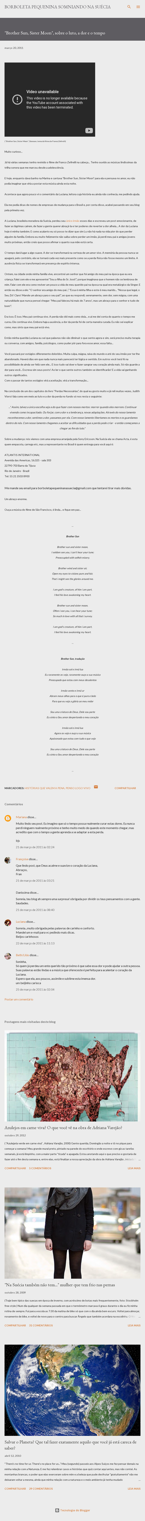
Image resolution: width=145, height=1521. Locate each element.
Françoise (22, 859)
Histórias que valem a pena (45, 788)
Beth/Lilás (22, 955)
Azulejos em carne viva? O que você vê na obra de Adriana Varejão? (63, 1127)
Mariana (21, 817)
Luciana (21, 921)
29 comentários (41, 1488)
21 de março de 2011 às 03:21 (35, 880)
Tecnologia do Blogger (74, 1510)
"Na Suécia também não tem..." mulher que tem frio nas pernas (60, 1285)
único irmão (72, 220)
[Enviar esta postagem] (96, 788)
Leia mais (134, 1168)
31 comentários (41, 1325)
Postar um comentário (19, 999)
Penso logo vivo (78, 788)
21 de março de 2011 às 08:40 (35, 909)
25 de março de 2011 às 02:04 (35, 989)
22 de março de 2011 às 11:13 (35, 943)
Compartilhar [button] (125, 788)
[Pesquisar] (129, 7)
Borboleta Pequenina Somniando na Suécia (58, 7)
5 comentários (40, 1168)
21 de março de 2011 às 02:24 (35, 847)
